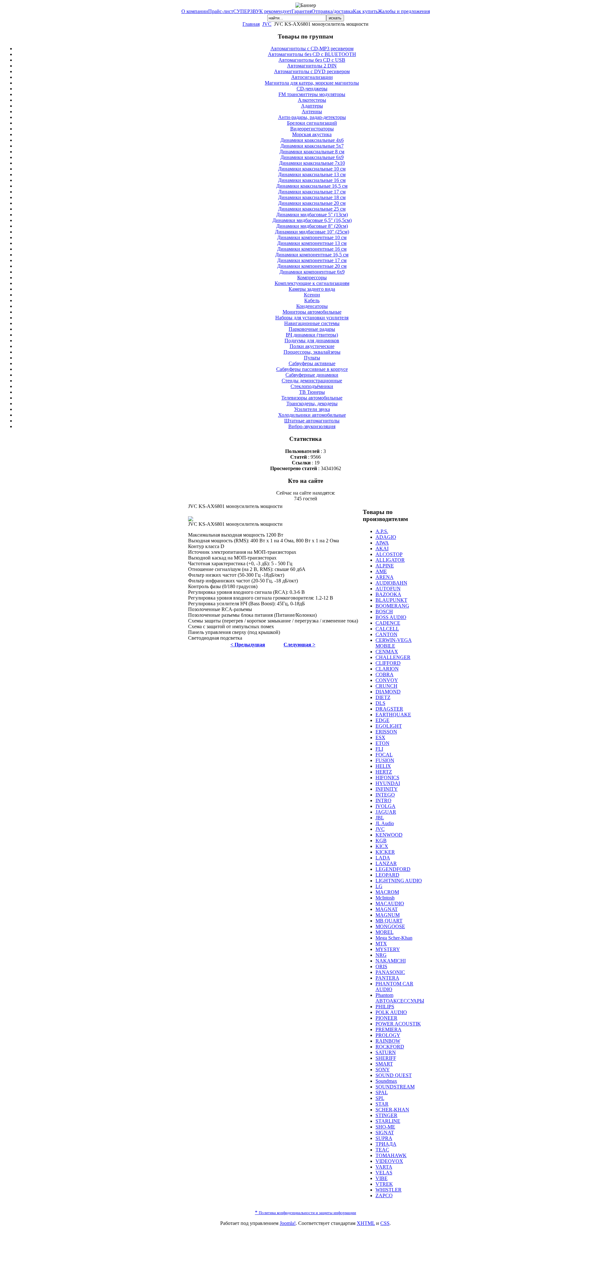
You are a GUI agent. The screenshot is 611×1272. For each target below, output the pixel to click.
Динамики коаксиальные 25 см (312, 209)
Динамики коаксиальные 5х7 (312, 146)
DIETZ (383, 697)
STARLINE (388, 1121)
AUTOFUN (388, 588)
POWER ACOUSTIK (398, 1023)
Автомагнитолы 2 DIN (312, 65)
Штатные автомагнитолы (312, 420)
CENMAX (387, 651)
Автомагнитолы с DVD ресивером (312, 71)
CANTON (386, 634)
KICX (382, 846)
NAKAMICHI (391, 960)
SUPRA (384, 1138)
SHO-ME (385, 1127)
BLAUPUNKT (391, 600)
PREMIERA (389, 1029)
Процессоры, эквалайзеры (312, 352)
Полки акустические (312, 346)
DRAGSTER (389, 709)
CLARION (387, 668)
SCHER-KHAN (392, 1109)
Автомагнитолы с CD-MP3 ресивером (312, 48)
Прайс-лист (220, 11)
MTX (381, 943)
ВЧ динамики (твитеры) (312, 334)
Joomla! (288, 1223)
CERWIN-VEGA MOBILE (394, 643)
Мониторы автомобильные (312, 312)
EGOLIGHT (389, 726)
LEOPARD (387, 875)
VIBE (382, 1178)
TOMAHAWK (391, 1155)
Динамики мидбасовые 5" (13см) (312, 214)
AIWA (382, 543)
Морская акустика (312, 134)
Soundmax (386, 1081)
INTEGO (385, 794)
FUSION (385, 760)
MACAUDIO (390, 903)
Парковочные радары (312, 329)
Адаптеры (312, 105)
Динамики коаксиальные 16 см (312, 180)
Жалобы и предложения (404, 11)
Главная (251, 24)
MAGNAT (387, 909)
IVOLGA (386, 806)
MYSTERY (388, 949)
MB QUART (389, 920)
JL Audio (385, 823)
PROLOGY (388, 1035)
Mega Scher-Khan (394, 938)
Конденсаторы (312, 306)
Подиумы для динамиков (311, 340)
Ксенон (312, 294)
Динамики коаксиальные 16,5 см (312, 186)
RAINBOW (388, 1041)
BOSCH (384, 611)
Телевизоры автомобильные (311, 397)
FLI (379, 749)
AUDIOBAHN (391, 583)
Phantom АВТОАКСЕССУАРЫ (400, 998)
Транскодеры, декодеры (312, 403)
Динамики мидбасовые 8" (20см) (312, 226)
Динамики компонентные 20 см (312, 266)
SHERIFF (386, 1058)
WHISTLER (389, 1189)
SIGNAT (385, 1132)
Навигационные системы (312, 323)
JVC (266, 24)
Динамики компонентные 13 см (312, 243)
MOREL (385, 932)
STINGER (386, 1115)
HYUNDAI (388, 783)
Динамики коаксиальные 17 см (312, 191)
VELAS (384, 1172)
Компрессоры (312, 277)
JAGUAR (386, 812)
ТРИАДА (386, 1144)
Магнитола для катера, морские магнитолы (312, 83)
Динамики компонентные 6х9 (312, 272)
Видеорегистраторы (312, 128)
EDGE (383, 720)
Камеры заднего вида (312, 289)
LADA (383, 857)
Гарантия (301, 11)
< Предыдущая (247, 644)
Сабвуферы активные (312, 363)
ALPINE (385, 565)
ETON (383, 743)
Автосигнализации (312, 77)
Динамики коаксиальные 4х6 (312, 140)
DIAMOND (388, 691)
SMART (384, 1064)
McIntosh (385, 897)
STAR (382, 1104)
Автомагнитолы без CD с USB (311, 60)
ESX (380, 737)
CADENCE (388, 623)
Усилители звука (312, 409)
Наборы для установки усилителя (311, 317)
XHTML (366, 1223)
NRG (381, 955)
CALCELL (387, 628)
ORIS (381, 966)
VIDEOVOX (389, 1161)
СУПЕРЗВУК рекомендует (262, 11)
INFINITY (387, 789)
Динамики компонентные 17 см (312, 260)
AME (381, 571)
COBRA (385, 674)
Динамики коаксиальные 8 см (311, 151)
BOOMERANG (392, 605)
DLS (380, 703)
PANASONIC (390, 972)
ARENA (385, 577)
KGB (381, 840)
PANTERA (387, 978)
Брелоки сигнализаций (312, 123)
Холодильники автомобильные (312, 415)
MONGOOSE (390, 926)
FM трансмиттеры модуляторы (311, 94)
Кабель (312, 300)
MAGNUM (388, 915)
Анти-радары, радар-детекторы (312, 117)
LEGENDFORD (393, 869)
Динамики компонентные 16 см (312, 249)
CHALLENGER (393, 657)
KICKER (385, 852)
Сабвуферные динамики (311, 375)
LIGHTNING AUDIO (399, 880)
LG (379, 886)
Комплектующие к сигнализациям (312, 283)
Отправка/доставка (332, 11)
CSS (385, 1223)
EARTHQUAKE (393, 714)
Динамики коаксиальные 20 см (312, 203)
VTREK (384, 1184)
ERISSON (386, 731)
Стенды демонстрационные (312, 380)
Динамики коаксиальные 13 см (312, 174)
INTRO (383, 800)
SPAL (382, 1092)
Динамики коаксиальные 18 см (312, 197)
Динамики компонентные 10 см (312, 237)
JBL (380, 817)
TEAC (382, 1149)
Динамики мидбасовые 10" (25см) (312, 231)
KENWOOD (389, 835)
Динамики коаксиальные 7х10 (312, 163)
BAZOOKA (388, 594)
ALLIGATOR (390, 560)
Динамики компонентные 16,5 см (311, 254)
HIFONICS (387, 777)
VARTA (384, 1167)
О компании (194, 11)
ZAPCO (384, 1195)
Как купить (365, 11)
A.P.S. (382, 531)
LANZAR (386, 863)
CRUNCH (386, 686)
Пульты (312, 357)
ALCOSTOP (389, 554)
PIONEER (386, 1018)
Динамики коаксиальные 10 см (312, 168)
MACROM (387, 892)
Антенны (312, 111)
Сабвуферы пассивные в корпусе (312, 369)
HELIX (383, 766)
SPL (380, 1098)
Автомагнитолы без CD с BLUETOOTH (312, 54)
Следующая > (299, 644)
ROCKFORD (390, 1046)
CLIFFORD (388, 663)
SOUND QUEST (394, 1075)
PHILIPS (385, 1006)
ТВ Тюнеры (312, 392)
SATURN (386, 1052)
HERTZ (384, 772)
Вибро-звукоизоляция (311, 426)
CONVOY (387, 680)
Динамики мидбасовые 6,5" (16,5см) (312, 220)
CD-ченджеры (312, 88)
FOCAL (384, 754)
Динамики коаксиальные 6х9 (312, 157)
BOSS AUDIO (391, 617)
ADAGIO (386, 537)
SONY (383, 1069)
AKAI (382, 548)
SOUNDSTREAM (395, 1086)
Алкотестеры (312, 100)
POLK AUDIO (391, 1012)
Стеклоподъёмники (312, 386)
